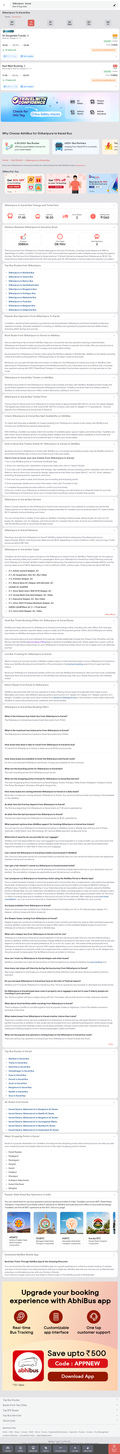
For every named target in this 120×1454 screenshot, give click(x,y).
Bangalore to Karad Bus (20, 1087)
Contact (24, 1432)
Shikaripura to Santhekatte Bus (24, 285)
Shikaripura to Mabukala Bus (22, 297)
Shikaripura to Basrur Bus (21, 281)
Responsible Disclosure (58, 1432)
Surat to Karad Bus (18, 1083)
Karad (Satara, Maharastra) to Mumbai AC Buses (32, 1126)
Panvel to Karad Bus (18, 1079)
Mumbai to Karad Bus (19, 1058)
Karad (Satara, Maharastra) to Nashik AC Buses (31, 1113)
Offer (11, 1432)
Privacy (44, 1432)
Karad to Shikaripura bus (65, 697)
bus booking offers (37, 642)
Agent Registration (44, 1435)
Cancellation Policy (27, 1435)
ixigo (58, 1441)
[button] (4, 5)
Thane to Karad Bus (18, 1062)
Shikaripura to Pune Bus (20, 301)
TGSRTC (40, 1238)
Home (5, 160)
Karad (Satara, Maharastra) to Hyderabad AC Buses (34, 1130)
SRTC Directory (52, 1207)
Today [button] (7, 17)
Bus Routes (17, 160)
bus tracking (96, 962)
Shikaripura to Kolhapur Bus (22, 293)
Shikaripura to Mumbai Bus (21, 272)
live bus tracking (75, 664)
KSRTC (66, 1238)
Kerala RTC (95, 1238)
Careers (89, 1432)
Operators (73, 1432)
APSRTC (13, 1237)
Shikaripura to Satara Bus (21, 277)
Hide (111, 1044)
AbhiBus (51, 1441)
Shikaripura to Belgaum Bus (22, 305)
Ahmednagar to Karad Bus (21, 1071)
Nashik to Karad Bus (18, 1091)
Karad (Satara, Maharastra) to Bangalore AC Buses (33, 1109)
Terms (37, 1432)
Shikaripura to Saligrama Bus (22, 309)
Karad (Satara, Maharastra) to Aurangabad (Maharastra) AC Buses (41, 1121)
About (17, 1432)
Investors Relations (10, 1435)
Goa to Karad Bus (17, 1096)
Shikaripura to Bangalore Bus (23, 289)
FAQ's (31, 1432)
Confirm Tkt (65, 1441)
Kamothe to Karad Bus (19, 1067)
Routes (82, 1432)
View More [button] (110, 614)
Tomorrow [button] (16, 17)
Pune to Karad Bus (17, 1075)
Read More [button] (80, 165)
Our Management (101, 1432)
